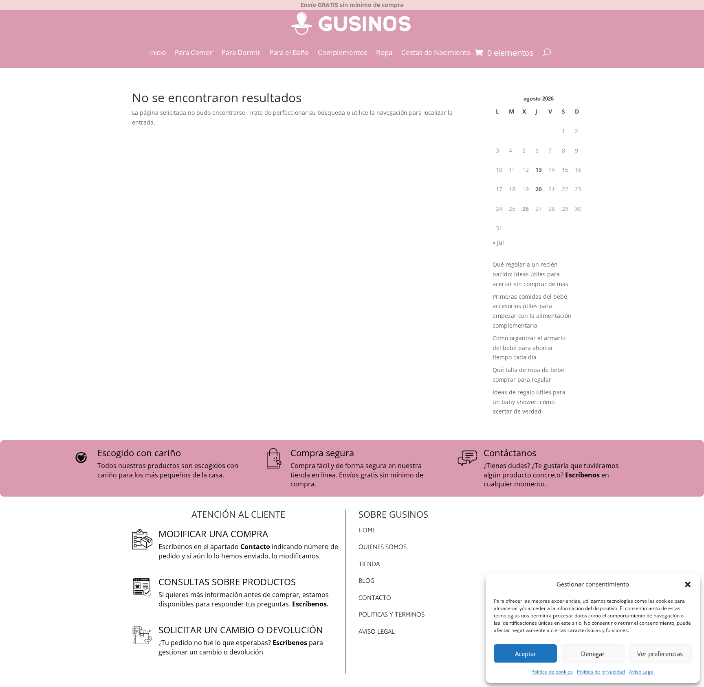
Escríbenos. (310, 603)
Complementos (342, 52)
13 (538, 169)
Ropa (384, 52)
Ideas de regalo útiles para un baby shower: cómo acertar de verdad (529, 402)
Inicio (157, 52)
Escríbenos (582, 474)
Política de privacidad (601, 671)
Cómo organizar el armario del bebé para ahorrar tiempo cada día (529, 347)
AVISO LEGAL (377, 631)
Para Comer (194, 52)
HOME (367, 530)
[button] (688, 584)
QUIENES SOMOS (383, 547)
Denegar (593, 654)
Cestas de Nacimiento (436, 52)
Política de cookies (552, 671)
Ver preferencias (660, 654)
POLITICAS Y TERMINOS (392, 614)
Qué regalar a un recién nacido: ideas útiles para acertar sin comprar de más (530, 274)
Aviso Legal (642, 671)
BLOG (366, 580)
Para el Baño (289, 52)
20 (538, 189)
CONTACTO (375, 598)
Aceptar (525, 654)
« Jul (498, 242)
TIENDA (369, 564)
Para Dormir (241, 52)
